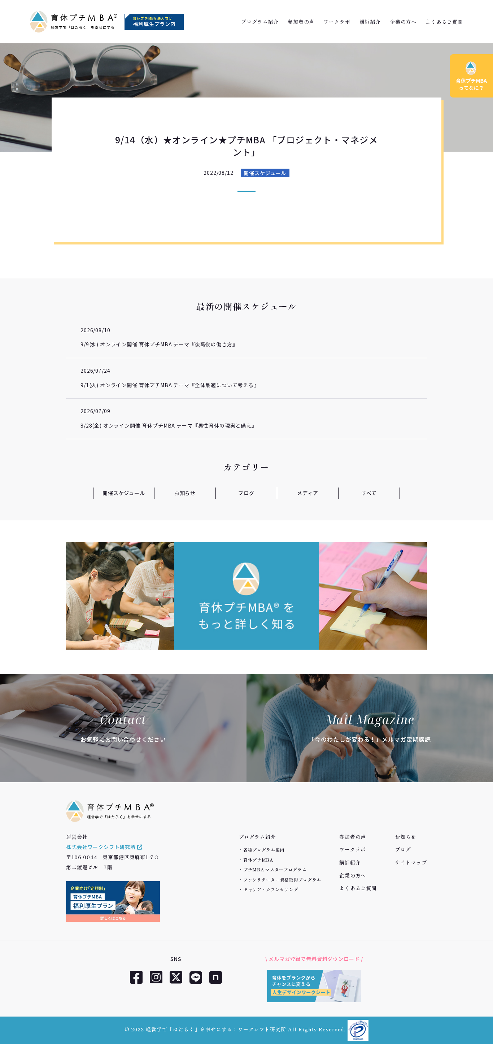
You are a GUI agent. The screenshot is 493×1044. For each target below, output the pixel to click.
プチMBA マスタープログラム (275, 869)
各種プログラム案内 (263, 849)
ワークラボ (336, 21)
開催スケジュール (265, 173)
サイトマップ (411, 862)
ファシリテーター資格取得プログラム (282, 879)
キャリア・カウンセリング (270, 889)
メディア (307, 493)
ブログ (246, 493)
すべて (369, 493)
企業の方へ (403, 21)
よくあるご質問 (444, 21)
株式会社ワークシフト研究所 (101, 846)
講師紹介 (370, 21)
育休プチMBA (258, 860)
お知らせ (185, 493)
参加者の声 (301, 21)
